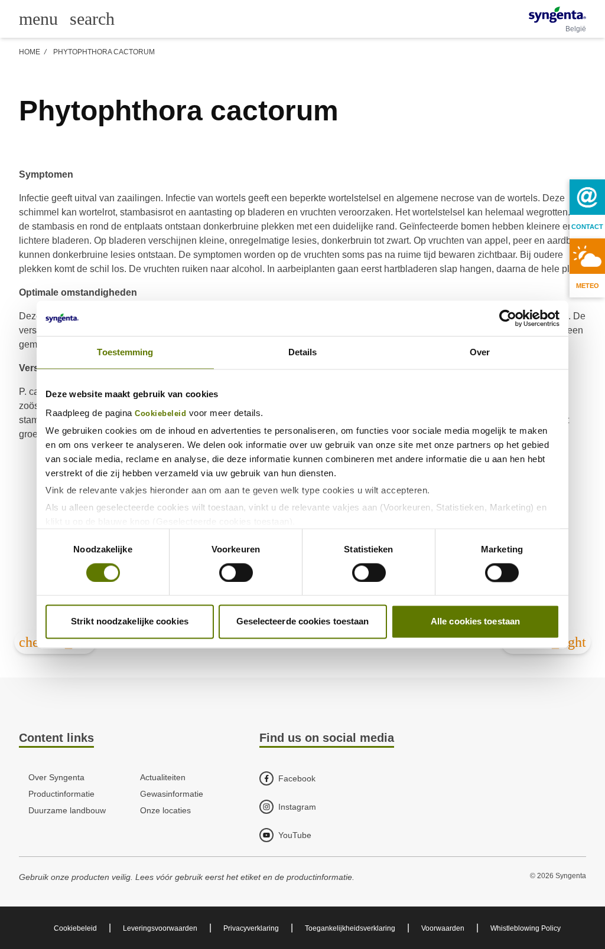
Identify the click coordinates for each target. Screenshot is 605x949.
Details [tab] (302, 352)
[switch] (236, 572)
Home (29, 52)
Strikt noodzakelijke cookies (129, 622)
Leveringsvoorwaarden (160, 928)
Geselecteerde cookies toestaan (302, 622)
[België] (557, 14)
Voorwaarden (442, 928)
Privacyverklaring (251, 928)
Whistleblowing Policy (525, 928)
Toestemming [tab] (125, 352)
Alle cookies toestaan (475, 622)
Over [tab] (480, 352)
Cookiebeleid (160, 414)
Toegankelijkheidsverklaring (350, 928)
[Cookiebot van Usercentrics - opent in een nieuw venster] (508, 318)
